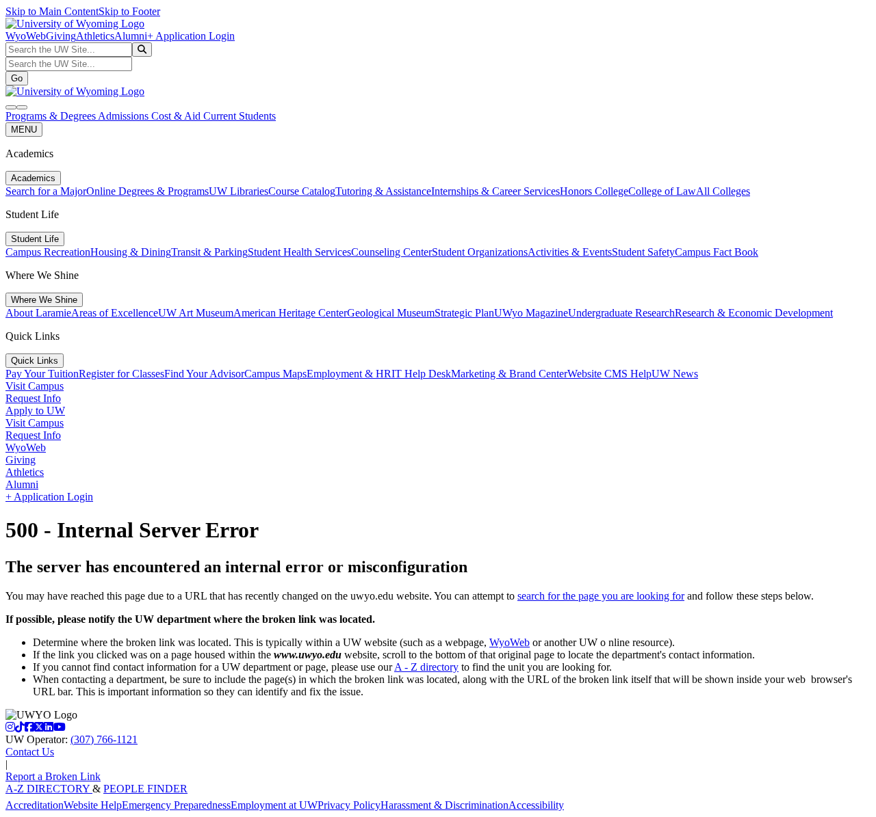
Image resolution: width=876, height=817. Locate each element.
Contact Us (29, 752)
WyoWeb (25, 36)
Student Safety (643, 252)
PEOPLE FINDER (145, 788)
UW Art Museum (195, 313)
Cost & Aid (177, 116)
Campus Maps (275, 373)
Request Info (33, 398)
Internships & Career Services (495, 191)
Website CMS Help (609, 373)
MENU (24, 129)
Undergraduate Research (621, 313)
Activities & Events (570, 252)
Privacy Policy (349, 805)
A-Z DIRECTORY (48, 788)
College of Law (662, 191)
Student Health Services (299, 252)
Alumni (130, 36)
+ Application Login (191, 36)
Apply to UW (35, 410)
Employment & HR (349, 373)
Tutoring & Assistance (383, 191)
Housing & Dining (130, 252)
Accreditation (34, 805)
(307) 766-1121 (104, 739)
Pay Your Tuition (42, 373)
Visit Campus (34, 386)
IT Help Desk (421, 373)
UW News (675, 373)
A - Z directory (426, 667)
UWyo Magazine (531, 313)
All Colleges (723, 191)
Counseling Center (391, 252)
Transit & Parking (209, 252)
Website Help (93, 805)
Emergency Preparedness (176, 805)
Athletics (95, 36)
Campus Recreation (47, 252)
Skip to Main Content (52, 11)
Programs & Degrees (51, 116)
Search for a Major (45, 191)
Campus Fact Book (716, 252)
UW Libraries (238, 191)
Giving (61, 36)
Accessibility (536, 805)
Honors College (594, 191)
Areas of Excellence (114, 313)
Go (17, 78)
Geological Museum (391, 313)
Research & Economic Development (754, 313)
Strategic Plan (464, 313)
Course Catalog (301, 191)
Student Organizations (480, 252)
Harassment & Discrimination (444, 805)
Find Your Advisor (204, 373)
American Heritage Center (290, 313)
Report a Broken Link (53, 776)
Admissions (124, 116)
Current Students (239, 116)
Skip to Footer (129, 11)
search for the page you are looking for (600, 596)
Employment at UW (274, 805)
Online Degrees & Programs (147, 191)
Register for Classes (121, 373)
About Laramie (38, 313)
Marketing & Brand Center (509, 373)
